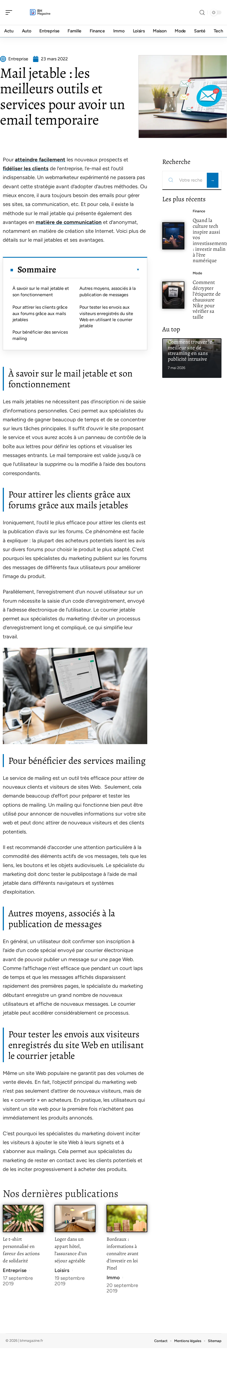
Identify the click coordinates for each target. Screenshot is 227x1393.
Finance (199, 211)
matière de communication (69, 222)
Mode (197, 273)
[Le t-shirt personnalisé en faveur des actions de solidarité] (23, 1218)
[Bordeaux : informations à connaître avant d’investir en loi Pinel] (127, 1218)
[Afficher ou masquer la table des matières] (98, 269)
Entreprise (15, 1270)
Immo (113, 1277)
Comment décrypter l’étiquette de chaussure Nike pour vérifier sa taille (207, 299)
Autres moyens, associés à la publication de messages (107, 291)
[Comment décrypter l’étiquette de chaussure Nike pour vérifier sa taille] (173, 295)
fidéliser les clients (25, 168)
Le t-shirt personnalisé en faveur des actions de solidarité (21, 1250)
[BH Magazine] (40, 12)
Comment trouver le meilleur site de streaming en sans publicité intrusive (190, 350)
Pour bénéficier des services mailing (40, 335)
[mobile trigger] (10, 12)
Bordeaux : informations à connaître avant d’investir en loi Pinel (122, 1253)
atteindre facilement (40, 159)
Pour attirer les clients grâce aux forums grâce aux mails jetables (40, 313)
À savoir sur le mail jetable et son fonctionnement (40, 291)
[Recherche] (202, 12)
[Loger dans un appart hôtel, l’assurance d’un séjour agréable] (75, 1218)
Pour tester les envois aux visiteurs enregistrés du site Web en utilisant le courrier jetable (106, 316)
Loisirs (62, 1270)
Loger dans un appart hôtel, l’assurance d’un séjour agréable (71, 1250)
